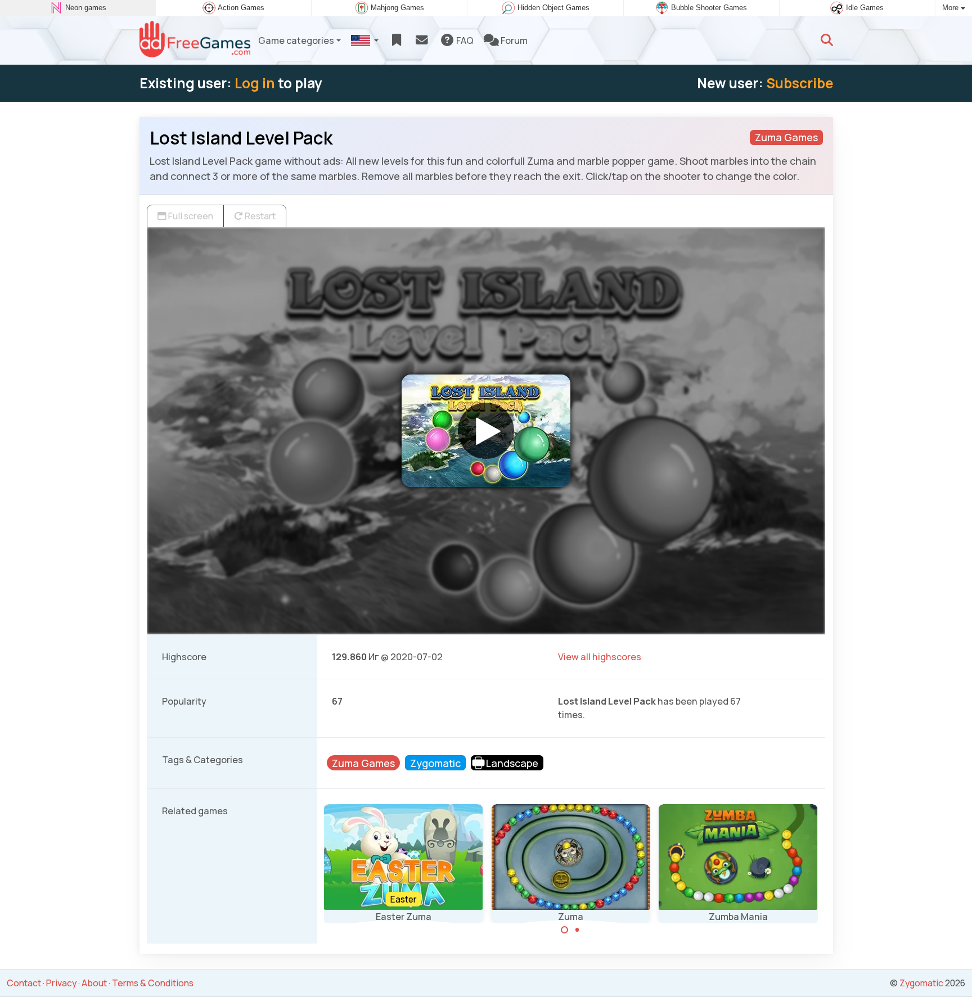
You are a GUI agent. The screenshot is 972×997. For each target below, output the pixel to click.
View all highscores (599, 657)
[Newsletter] (421, 40)
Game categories (296, 40)
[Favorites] (396, 40)
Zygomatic (921, 983)
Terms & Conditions (153, 983)
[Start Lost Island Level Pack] (486, 431)
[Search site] (827, 40)
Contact (24, 983)
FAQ (464, 40)
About (94, 983)
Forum (513, 40)
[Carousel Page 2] (577, 930)
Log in (255, 83)
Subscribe (799, 83)
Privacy (61, 983)
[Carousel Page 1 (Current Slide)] (565, 930)
